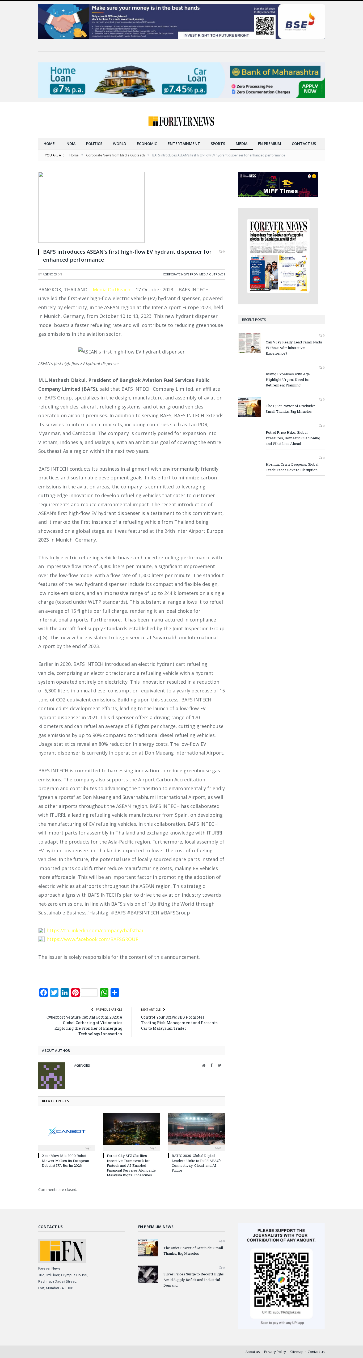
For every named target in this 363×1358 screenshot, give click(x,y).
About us (253, 1351)
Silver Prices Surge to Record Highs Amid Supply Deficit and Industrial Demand (193, 1280)
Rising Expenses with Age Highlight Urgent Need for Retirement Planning (288, 380)
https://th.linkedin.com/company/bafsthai (95, 930)
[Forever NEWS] (181, 120)
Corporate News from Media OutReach (194, 274)
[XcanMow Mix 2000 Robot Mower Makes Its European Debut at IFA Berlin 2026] (66, 1131)
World (119, 143)
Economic (147, 143)
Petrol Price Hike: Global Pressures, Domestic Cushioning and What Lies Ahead (293, 438)
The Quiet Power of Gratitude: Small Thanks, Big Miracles (290, 408)
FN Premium (269, 143)
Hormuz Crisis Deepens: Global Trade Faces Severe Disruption (292, 467)
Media (241, 143)
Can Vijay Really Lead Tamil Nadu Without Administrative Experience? (294, 348)
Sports (218, 143)
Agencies (50, 274)
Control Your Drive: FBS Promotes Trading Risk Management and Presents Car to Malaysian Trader (179, 1023)
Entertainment (184, 143)
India (70, 143)
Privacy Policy (275, 1351)
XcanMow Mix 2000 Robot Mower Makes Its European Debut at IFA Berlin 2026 (65, 1160)
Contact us (304, 143)
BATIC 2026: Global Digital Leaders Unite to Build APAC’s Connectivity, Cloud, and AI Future (197, 1163)
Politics (94, 143)
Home (49, 143)
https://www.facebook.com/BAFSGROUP (92, 939)
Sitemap (296, 1351)
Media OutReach (111, 289)
